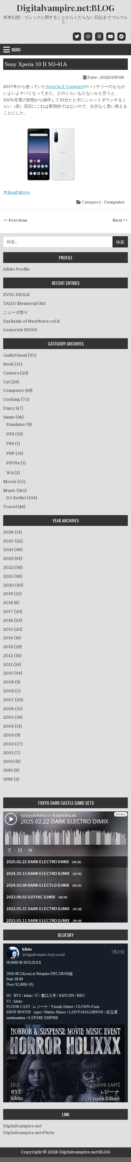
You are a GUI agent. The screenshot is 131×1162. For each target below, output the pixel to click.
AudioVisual (15, 355)
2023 (12, 558)
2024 (13, 549)
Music (9, 490)
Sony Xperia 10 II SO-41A (36, 64)
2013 (12, 646)
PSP (10, 453)
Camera (11, 373)
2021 (12, 576)
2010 (12, 673)
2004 (12, 726)
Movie (9, 481)
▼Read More (16, 192)
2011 (12, 664)
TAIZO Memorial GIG (24, 303)
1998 (11, 779)
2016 (12, 620)
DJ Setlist (16, 497)
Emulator (15, 424)
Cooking (11, 399)
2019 (12, 593)
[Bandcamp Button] (121, 36)
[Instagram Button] (88, 36)
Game (9, 417)
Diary (9, 408)
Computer (114, 202)
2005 (13, 717)
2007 (13, 699)
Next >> (120, 220)
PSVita (13, 462)
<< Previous (15, 220)
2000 (12, 761)
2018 (11, 602)
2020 (13, 585)
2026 (12, 532)
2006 (13, 708)
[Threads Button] (99, 36)
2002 (13, 744)
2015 (12, 629)
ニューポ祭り (15, 312)
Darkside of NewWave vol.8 (31, 321)
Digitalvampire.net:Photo (29, 1132)
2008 (12, 690)
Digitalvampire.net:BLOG (65, 7)
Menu (16, 49)
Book (8, 364)
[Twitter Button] (77, 36)
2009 (11, 682)
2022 (13, 567)
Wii (9, 472)
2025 (13, 541)
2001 (11, 752)
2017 (12, 611)
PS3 (10, 434)
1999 (11, 770)
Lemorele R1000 (20, 329)
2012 (12, 655)
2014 (12, 637)
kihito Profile (16, 269)
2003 (11, 735)
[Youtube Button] (110, 36)
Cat (6, 381)
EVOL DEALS (16, 294)
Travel (10, 506)
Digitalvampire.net (22, 1126)
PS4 (10, 443)
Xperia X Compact (65, 86)
